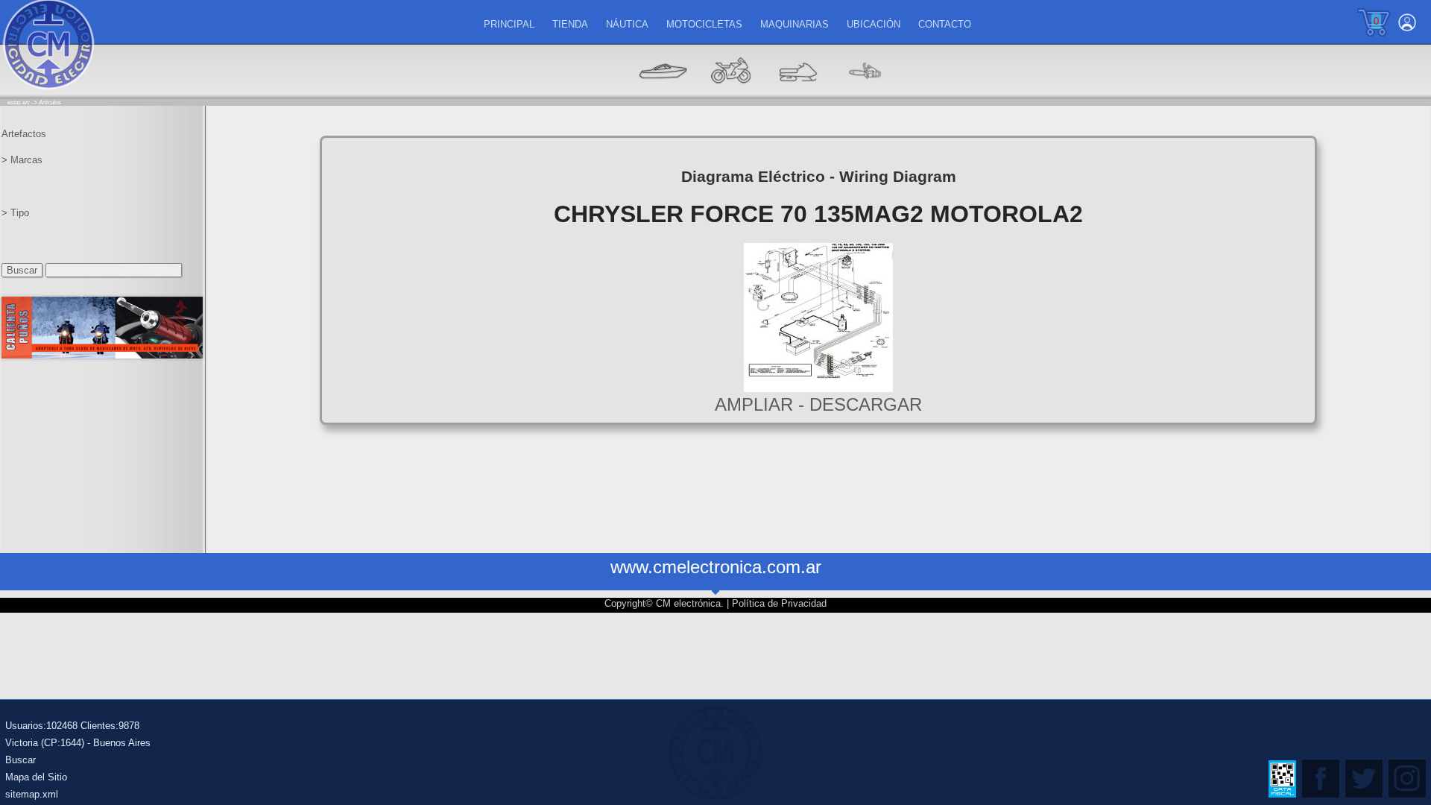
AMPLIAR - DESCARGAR (818, 404)
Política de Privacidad (779, 603)
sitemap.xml (31, 794)
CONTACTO (944, 24)
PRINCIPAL (509, 24)
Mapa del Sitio (36, 777)
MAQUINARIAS (794, 24)
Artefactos (23, 133)
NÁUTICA (627, 24)
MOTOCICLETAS (704, 24)
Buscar (20, 759)
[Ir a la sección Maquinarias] (797, 93)
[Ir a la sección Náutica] (663, 93)
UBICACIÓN (873, 24)
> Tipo (15, 212)
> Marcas (21, 159)
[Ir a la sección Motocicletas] (730, 93)
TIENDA (570, 24)
